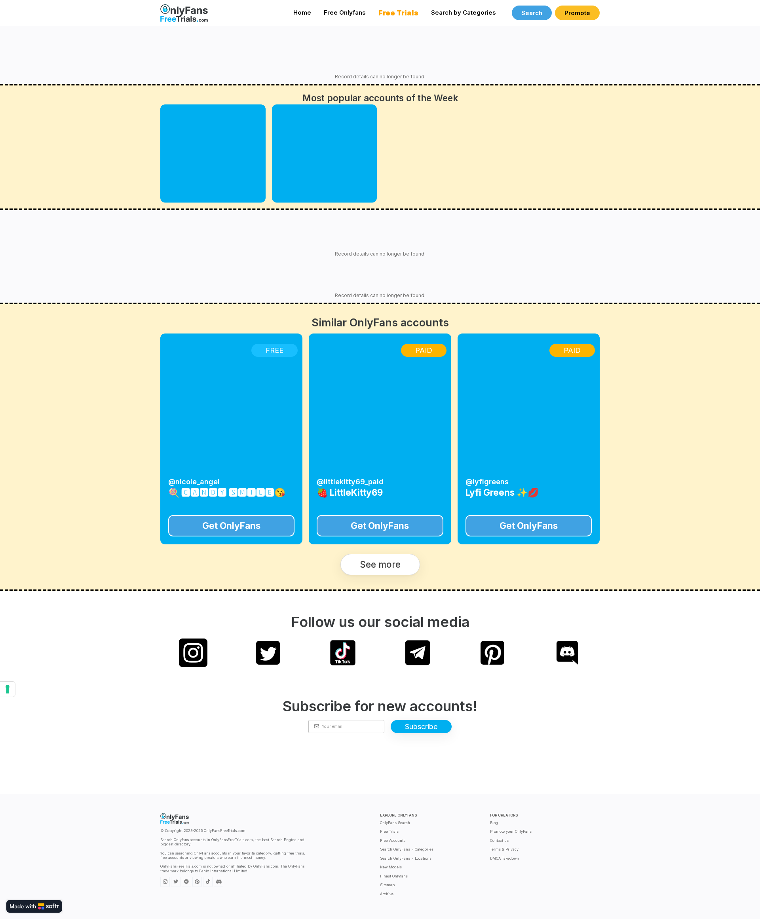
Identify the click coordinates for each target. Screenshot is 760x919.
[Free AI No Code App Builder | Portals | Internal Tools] (34, 906)
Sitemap (387, 885)
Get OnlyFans (231, 525)
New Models (391, 867)
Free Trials (389, 831)
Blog (494, 822)
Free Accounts (392, 840)
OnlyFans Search (395, 822)
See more (380, 564)
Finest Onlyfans (394, 876)
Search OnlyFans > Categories (406, 849)
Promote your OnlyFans (511, 831)
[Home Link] (184, 12)
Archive (386, 894)
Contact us (499, 840)
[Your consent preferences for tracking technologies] (7, 689)
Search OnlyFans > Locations (405, 858)
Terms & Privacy (504, 849)
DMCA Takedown (504, 858)
